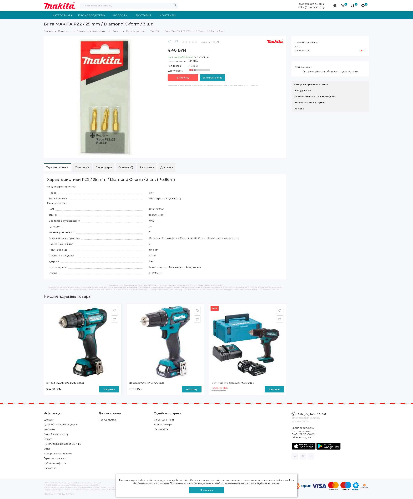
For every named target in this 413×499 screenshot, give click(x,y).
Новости (120, 15)
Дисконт (49, 419)
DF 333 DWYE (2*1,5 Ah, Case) (147, 382)
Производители (108, 419)
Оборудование (302, 90)
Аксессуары (104, 167)
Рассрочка (147, 167)
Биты (115, 31)
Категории (61, 15)
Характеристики (57, 167)
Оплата (48, 439)
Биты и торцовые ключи (91, 31)
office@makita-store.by (311, 7)
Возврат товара (163, 424)
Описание (82, 167)
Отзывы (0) (125, 167)
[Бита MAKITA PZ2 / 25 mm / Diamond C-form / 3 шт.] (105, 97)
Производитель (91, 15)
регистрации (201, 57)
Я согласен (206, 490)
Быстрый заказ (212, 77)
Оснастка (63, 31)
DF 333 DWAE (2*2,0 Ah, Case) (65, 382)
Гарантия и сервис (54, 458)
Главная (48, 31)
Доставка (144, 15)
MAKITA (193, 61)
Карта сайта (161, 429)
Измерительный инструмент (310, 102)
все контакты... (301, 421)
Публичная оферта (55, 463)
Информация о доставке (58, 453)
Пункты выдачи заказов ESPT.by (62, 443)
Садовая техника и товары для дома (314, 96)
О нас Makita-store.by (56, 434)
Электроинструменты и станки (311, 84)
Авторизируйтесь (313, 71)
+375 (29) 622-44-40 (311, 414)
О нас (47, 448)
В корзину (182, 77)
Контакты (168, 15)
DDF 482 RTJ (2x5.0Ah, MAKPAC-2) (233, 382)
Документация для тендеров (61, 424)
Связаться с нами (164, 419)
